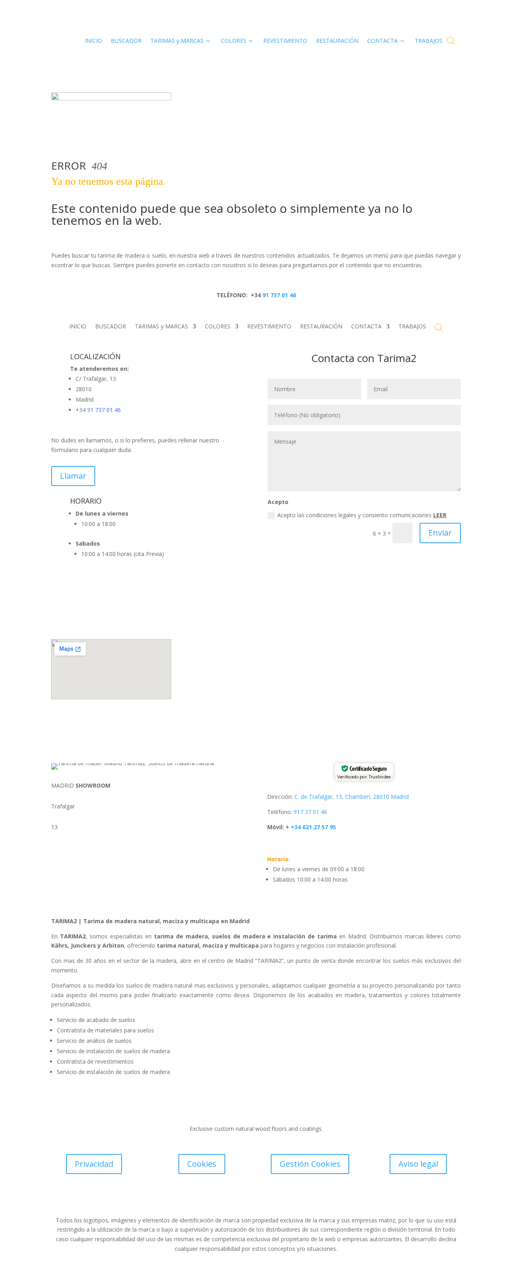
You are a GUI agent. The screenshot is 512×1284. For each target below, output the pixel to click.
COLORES (217, 327)
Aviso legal (418, 1163)
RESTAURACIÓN (321, 327)
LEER (439, 515)
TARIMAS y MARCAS (161, 327)
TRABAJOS (412, 327)
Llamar (73, 475)
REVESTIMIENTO (269, 327)
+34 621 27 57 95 (312, 827)
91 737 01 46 (278, 295)
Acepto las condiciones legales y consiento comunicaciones (361, 515)
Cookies (201, 1163)
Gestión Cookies (310, 1163)
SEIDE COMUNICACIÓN (298, 1199)
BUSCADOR (110, 327)
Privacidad (94, 1163)
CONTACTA (366, 327)
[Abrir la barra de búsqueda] (451, 40)
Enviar (440, 532)
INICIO (77, 327)
